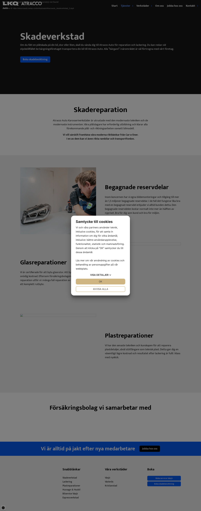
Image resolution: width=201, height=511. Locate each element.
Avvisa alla (100, 289)
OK (100, 281)
